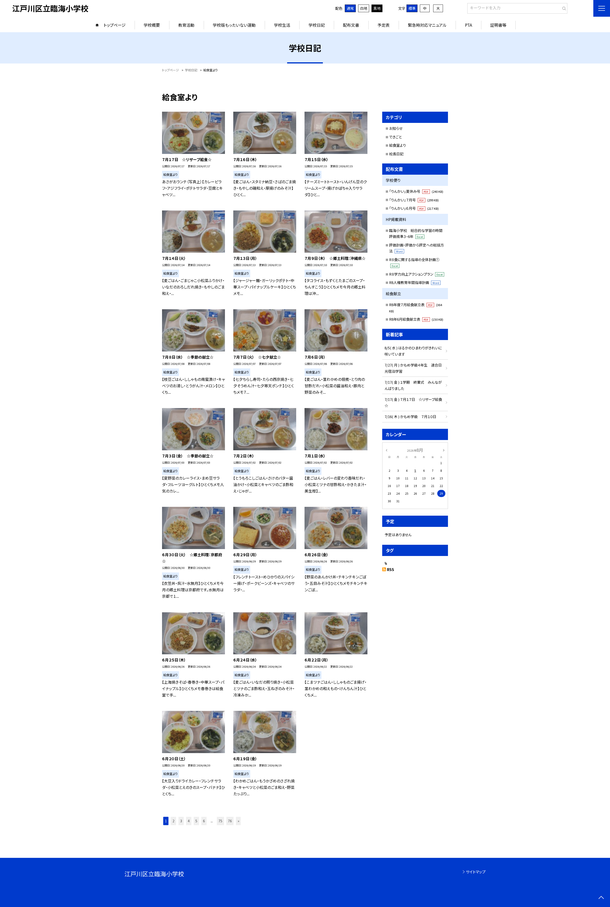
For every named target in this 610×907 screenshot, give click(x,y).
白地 (363, 8)
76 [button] (230, 820)
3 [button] (181, 820)
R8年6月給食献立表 (416, 319)
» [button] (238, 820)
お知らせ (395, 128)
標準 (412, 8)
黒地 (377, 8)
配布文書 (351, 25)
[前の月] (386, 450)
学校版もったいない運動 (234, 25)
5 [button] (196, 820)
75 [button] (220, 820)
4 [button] (189, 820)
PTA (468, 25)
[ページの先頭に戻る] (601, 898)
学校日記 (317, 25)
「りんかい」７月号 (414, 199)
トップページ (115, 25)
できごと (395, 136)
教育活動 (186, 25)
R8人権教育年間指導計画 (414, 282)
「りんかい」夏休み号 (416, 191)
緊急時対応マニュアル (427, 25)
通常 (350, 8)
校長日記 (396, 153)
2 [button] (173, 820)
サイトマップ (476, 872)
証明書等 (498, 25)
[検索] (563, 7)
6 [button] (204, 820)
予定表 (383, 25)
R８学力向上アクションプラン (416, 274)
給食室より (397, 145)
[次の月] (443, 450)
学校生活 (282, 25)
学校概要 (152, 25)
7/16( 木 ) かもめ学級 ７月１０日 (410, 416)
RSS (390, 569)
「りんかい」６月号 (414, 208)
